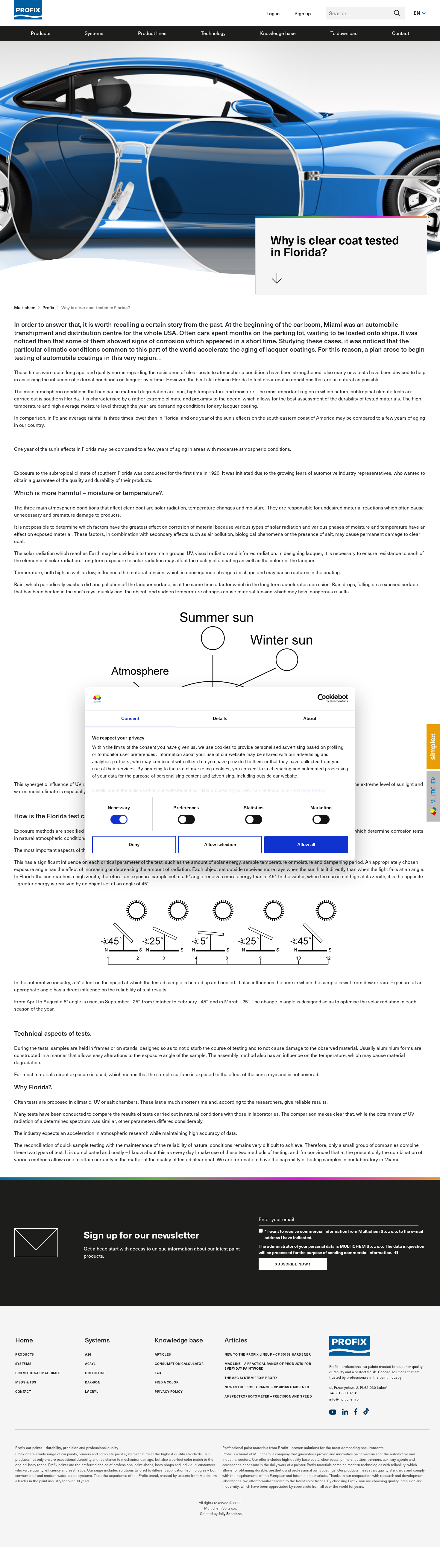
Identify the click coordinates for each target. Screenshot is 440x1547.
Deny (134, 844)
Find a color (166, 1382)
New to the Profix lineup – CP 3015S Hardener (267, 1354)
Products (40, 33)
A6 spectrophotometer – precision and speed (268, 1396)
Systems (94, 33)
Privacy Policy (309, 790)
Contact (400, 33)
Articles (163, 1354)
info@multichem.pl (344, 1399)
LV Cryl (91, 1391)
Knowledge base (278, 33)
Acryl (90, 1363)
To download (344, 33)
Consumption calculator (179, 1363)
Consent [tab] (130, 718)
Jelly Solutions (230, 1513)
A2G (88, 1354)
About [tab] (309, 718)
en (417, 13)
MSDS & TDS (26, 1382)
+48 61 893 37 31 (343, 1392)
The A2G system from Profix (251, 1377)
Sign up (303, 13)
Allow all (306, 844)
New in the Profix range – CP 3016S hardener (266, 1387)
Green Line (95, 1373)
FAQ (158, 1373)
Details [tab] (220, 718)
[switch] (186, 819)
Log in (273, 13)
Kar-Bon (92, 1382)
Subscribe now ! (292, 1264)
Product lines (152, 33)
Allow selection (220, 844)
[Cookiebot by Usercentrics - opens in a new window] (322, 698)
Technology (213, 33)
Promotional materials (38, 1373)
